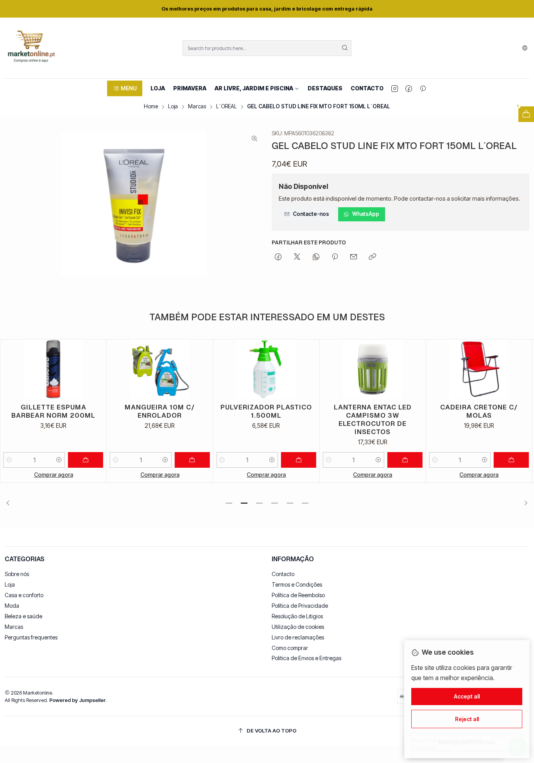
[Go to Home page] (31, 48)
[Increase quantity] (59, 459)
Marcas (197, 107)
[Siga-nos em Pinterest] (423, 88)
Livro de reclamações (298, 637)
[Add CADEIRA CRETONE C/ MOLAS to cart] (511, 460)
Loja (173, 107)
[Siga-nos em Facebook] (409, 88)
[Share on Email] (353, 257)
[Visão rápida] (97, 369)
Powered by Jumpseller (77, 700)
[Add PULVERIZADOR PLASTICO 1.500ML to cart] (298, 460)
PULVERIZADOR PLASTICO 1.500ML (266, 411)
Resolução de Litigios (297, 616)
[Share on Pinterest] (334, 257)
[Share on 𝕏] (297, 257)
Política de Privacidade (300, 605)
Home (151, 107)
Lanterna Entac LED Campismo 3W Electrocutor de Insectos (373, 419)
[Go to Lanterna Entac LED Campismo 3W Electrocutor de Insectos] (373, 369)
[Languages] (524, 48)
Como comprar (290, 648)
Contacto (283, 574)
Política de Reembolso (298, 595)
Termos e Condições (297, 584)
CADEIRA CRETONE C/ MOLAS (479, 411)
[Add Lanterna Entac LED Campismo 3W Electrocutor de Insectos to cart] (405, 460)
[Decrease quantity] (9, 459)
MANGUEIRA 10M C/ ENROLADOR (160, 411)
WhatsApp (365, 214)
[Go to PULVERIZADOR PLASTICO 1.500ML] (266, 369)
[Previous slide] (10, 503)
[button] (124, 88)
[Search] (344, 48)
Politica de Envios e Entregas (306, 658)
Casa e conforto (24, 595)
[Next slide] (523, 503)
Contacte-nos (311, 214)
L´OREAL (226, 107)
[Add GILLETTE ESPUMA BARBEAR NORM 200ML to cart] (85, 460)
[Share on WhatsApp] (316, 257)
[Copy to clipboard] (372, 257)
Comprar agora (53, 474)
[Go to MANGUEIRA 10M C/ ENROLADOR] (160, 369)
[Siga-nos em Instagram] (395, 88)
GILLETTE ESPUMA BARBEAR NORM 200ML (53, 411)
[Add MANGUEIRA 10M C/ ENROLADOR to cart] (192, 460)
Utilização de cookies (298, 626)
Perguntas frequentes (31, 637)
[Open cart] (526, 114)
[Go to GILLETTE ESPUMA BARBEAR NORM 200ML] (53, 369)
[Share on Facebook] (278, 257)
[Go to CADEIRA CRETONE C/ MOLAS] (479, 369)
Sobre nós (17, 574)
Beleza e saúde (23, 616)
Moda (12, 605)
